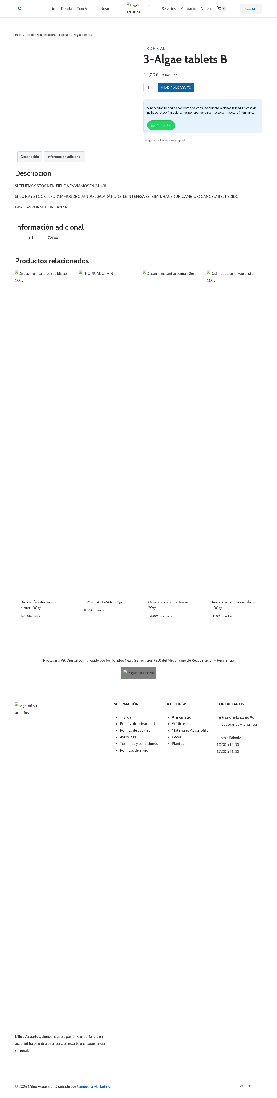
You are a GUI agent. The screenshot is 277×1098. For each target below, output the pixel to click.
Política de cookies (135, 730)
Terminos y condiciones (139, 743)
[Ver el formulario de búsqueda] (20, 9)
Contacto (188, 8)
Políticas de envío (134, 750)
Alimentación (166, 140)
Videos (207, 8)
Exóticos (179, 723)
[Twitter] (250, 1086)
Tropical (154, 48)
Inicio (51, 8)
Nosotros (108, 8)
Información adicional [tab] (64, 156)
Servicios (169, 8)
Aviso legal (128, 737)
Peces (177, 737)
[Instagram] (258, 1086)
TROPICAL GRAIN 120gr (103, 602)
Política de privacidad (137, 723)
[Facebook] (241, 1086)
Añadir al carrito (176, 87)
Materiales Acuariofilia (190, 730)
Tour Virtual (86, 8)
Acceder (251, 8)
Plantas (178, 743)
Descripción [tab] (30, 156)
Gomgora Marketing (93, 1086)
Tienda (66, 8)
